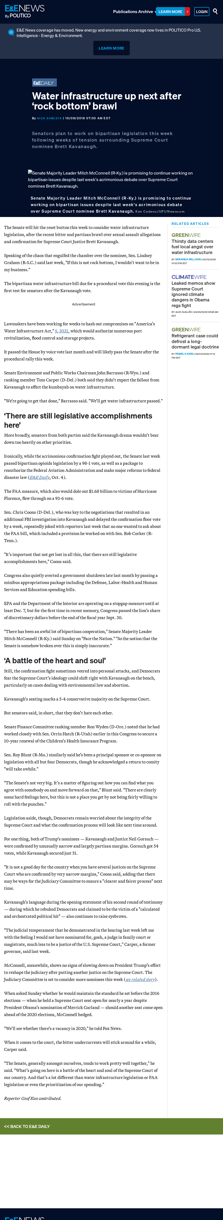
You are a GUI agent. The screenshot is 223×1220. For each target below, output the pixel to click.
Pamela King (184, 354)
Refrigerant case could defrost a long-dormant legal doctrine (195, 341)
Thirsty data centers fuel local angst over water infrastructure (192, 246)
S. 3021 (61, 331)
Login (201, 11)
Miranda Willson (188, 259)
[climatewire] (190, 277)
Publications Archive (133, 11)
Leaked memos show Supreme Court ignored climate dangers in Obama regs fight (193, 294)
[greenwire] (187, 235)
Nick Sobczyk (49, 118)
